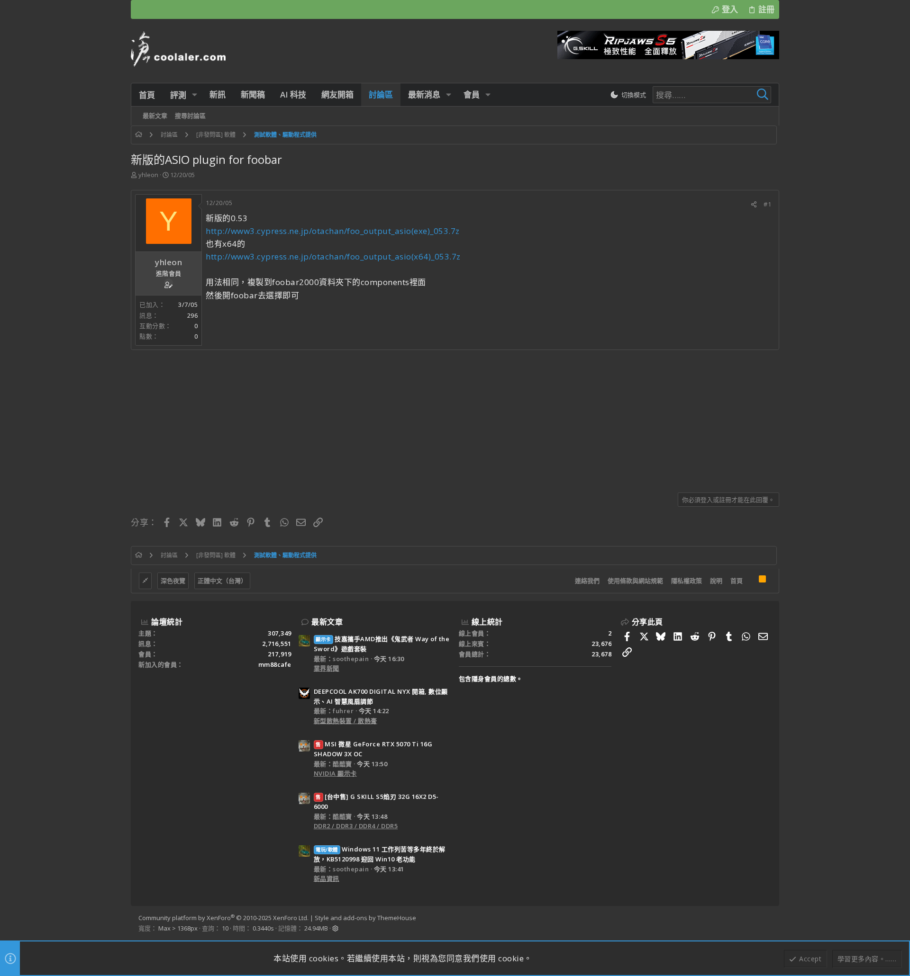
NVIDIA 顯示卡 (335, 773)
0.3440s (263, 928)
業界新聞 (326, 668)
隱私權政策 (686, 580)
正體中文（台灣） (222, 580)
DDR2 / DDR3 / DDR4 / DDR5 (356, 826)
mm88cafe (274, 664)
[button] (194, 94)
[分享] (753, 204)
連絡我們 (587, 580)
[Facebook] (767, 923)
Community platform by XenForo (223, 917)
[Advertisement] (415, 417)
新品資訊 (326, 878)
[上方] (751, 581)
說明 (716, 580)
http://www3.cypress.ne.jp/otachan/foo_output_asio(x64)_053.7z (333, 256)
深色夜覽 (173, 580)
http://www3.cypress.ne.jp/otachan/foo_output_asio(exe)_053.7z (333, 230)
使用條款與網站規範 (635, 580)
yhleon (148, 174)
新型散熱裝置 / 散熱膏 (345, 720)
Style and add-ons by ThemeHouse (365, 917)
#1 (767, 204)
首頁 (736, 580)
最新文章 (327, 622)
